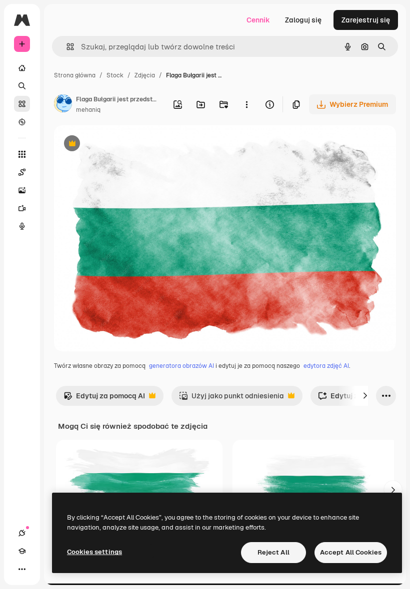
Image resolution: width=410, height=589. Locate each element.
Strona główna (75, 75)
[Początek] (22, 68)
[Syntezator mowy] (22, 226)
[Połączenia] (22, 533)
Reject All (274, 552)
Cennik (258, 19)
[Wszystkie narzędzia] (22, 154)
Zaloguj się (303, 19)
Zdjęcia (144, 75)
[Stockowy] (22, 104)
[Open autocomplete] (66, 46)
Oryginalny (123, 144)
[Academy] (22, 551)
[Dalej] (365, 396)
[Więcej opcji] (246, 104)
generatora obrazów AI (181, 366)
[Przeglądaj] (22, 122)
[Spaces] (22, 172)
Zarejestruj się (366, 19)
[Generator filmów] (22, 208)
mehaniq (88, 110)
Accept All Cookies (351, 552)
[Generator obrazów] (22, 190)
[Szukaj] (22, 86)
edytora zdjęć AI (326, 366)
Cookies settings (94, 552)
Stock (115, 75)
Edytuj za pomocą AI (104, 398)
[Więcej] (22, 569)
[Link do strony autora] (63, 104)
